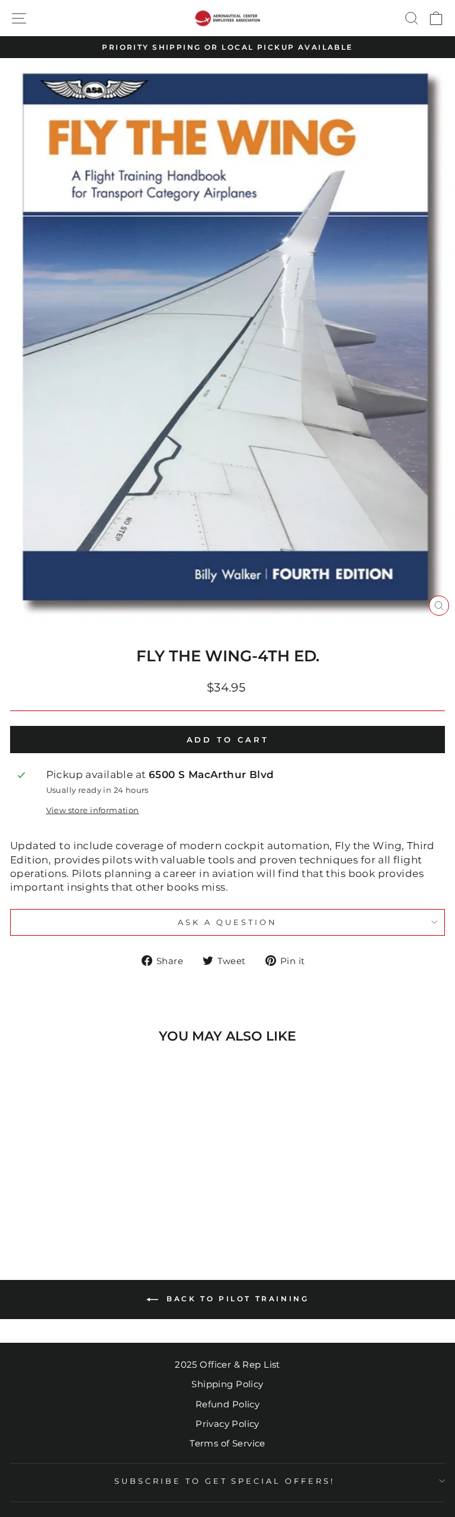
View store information (92, 810)
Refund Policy (227, 1404)
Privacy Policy (227, 1423)
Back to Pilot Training (236, 1298)
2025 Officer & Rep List (227, 1364)
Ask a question (227, 922)
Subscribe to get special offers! (224, 1481)
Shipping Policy (227, 1384)
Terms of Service (227, 1443)
